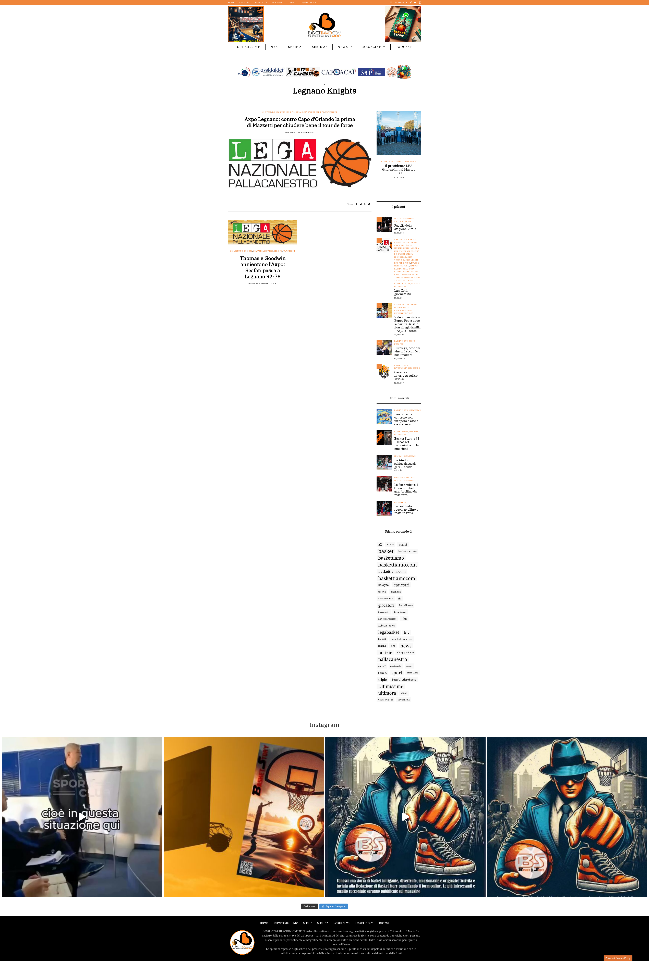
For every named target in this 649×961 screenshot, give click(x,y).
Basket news (382, 162)
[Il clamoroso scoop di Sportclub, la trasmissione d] (82, 817)
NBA (274, 47)
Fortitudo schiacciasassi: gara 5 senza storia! (405, 465)
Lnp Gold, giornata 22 (402, 292)
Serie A (295, 47)
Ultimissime (248, 47)
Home (231, 2)
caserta (382, 591)
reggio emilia (395, 666)
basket (385, 551)
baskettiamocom (392, 571)
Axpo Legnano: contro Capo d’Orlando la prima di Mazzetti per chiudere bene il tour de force (300, 122)
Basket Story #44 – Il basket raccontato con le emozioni (406, 443)
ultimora (387, 693)
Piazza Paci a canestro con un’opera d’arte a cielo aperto (406, 419)
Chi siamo (244, 2)
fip (399, 598)
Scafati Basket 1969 (263, 251)
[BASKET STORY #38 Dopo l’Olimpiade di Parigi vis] (244, 817)
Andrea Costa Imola (405, 239)
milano (382, 645)
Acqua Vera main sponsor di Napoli (394, 167)
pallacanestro (392, 659)
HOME (264, 923)
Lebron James (386, 625)
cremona (396, 591)
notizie (385, 652)
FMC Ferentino (402, 263)
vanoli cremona (385, 699)
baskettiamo (391, 557)
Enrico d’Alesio (385, 598)
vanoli (404, 693)
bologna (383, 585)
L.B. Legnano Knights (283, 112)
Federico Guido (306, 132)
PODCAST (404, 47)
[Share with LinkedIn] (365, 204)
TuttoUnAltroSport (404, 679)
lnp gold (382, 639)
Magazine (371, 47)
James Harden (406, 605)
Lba (404, 619)
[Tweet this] (361, 204)
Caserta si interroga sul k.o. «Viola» (406, 376)
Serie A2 (319, 47)
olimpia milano (405, 652)
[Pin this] (369, 204)
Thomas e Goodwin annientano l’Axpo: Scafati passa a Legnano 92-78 (263, 267)
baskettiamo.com (397, 564)
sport (396, 672)
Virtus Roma (404, 699)
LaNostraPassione (387, 618)
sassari (409, 666)
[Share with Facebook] (357, 204)
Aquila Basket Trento (406, 242)
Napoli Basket (397, 162)
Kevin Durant (400, 612)
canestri (402, 584)
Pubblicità (261, 2)
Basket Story (401, 431)
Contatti (292, 2)
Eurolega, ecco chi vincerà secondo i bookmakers (407, 351)
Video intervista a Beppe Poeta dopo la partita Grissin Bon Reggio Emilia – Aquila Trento (407, 324)
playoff (381, 666)
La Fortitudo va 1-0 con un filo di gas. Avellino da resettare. (406, 490)
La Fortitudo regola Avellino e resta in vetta (406, 509)
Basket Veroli (410, 260)
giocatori (386, 605)
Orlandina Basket (305, 112)
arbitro (390, 544)
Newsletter (309, 2)
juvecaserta (383, 612)
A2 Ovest (266, 112)
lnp (406, 632)
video (410, 313)
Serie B (416, 368)
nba (393, 645)
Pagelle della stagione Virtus (405, 227)
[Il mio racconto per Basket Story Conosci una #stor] (405, 817)
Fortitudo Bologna (405, 478)
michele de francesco (401, 638)
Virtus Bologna (402, 221)
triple (382, 679)
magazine (414, 431)
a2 (380, 544)
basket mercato (407, 551)
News (343, 47)
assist (403, 544)
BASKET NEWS (341, 923)
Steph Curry (412, 672)
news (406, 645)
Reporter (277, 2)
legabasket (388, 632)
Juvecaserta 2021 (403, 368)
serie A (382, 672)
